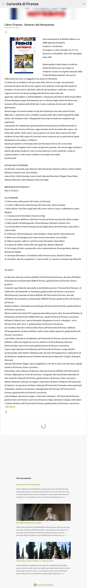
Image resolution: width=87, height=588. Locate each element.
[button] (6, 32)
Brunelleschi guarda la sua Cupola (28, 523)
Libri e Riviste (10, 407)
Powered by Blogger (44, 585)
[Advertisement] (43, 454)
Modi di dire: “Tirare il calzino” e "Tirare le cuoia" (35, 561)
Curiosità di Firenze (22, 4)
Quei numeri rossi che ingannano (28, 484)
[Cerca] (41, 4)
